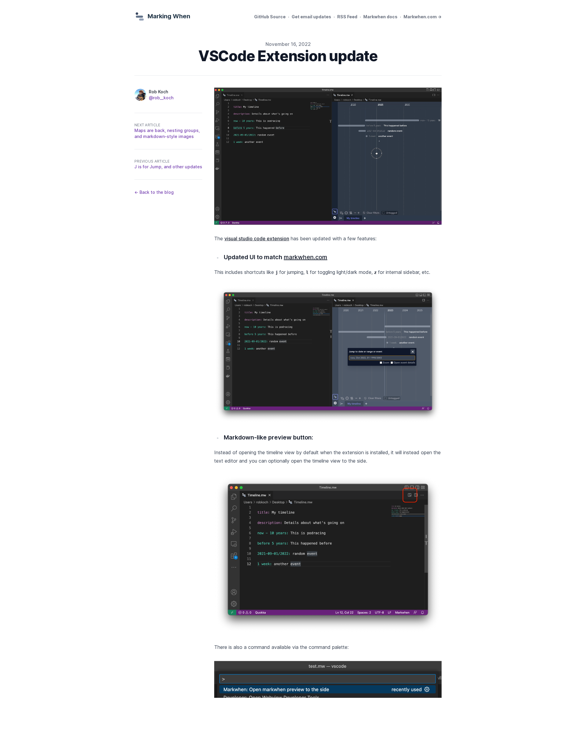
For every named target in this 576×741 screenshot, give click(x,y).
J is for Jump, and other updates (168, 166)
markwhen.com (305, 257)
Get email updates (311, 16)
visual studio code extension (256, 239)
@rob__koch (161, 97)
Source (270, 16)
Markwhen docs (380, 16)
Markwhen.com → (423, 16)
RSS (347, 16)
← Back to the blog (154, 192)
